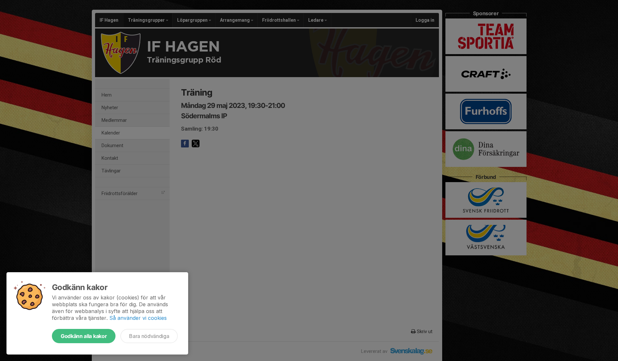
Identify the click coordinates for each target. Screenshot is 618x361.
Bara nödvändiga (149, 336)
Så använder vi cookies (138, 318)
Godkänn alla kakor (84, 336)
